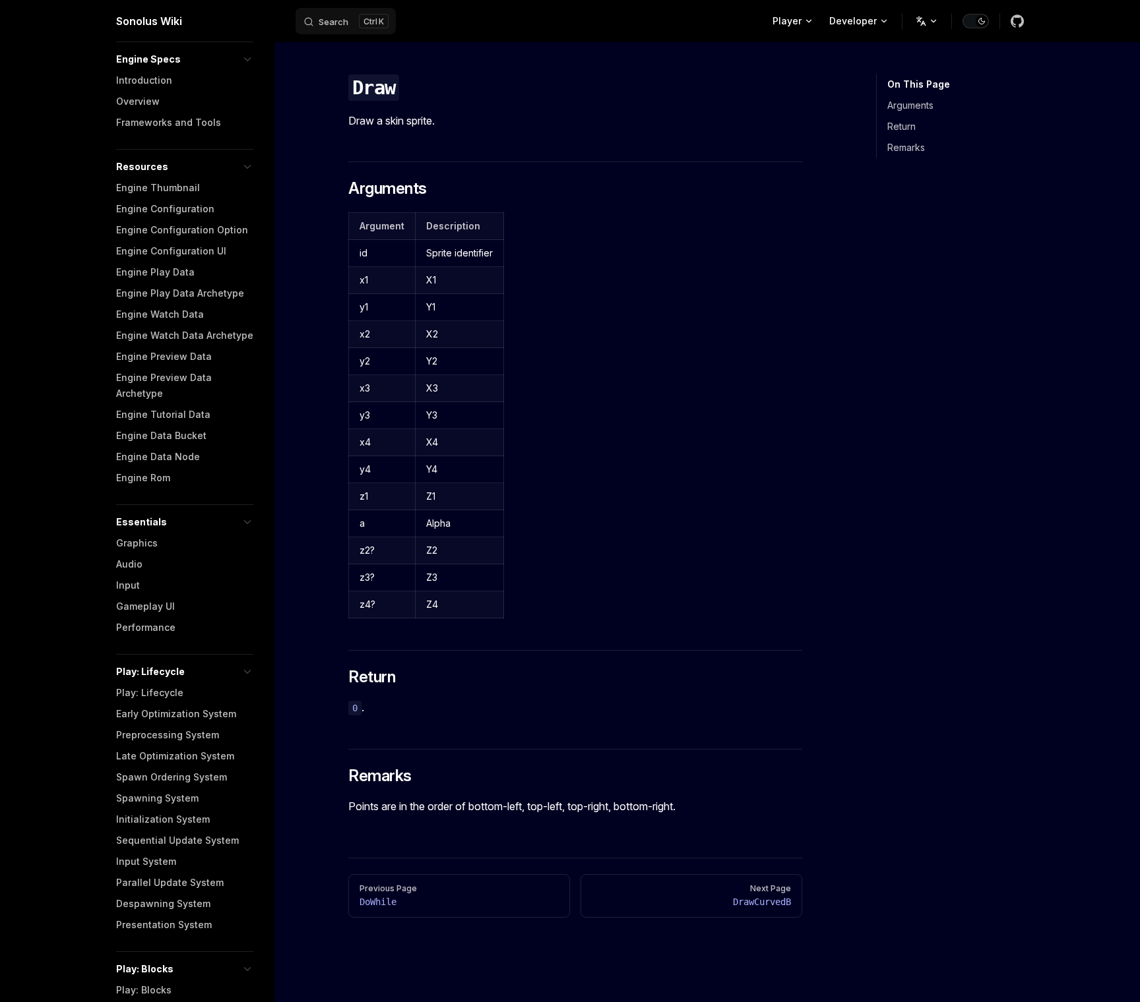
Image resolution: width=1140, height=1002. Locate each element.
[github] (1017, 21)
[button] (184, 59)
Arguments (910, 105)
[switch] (976, 21)
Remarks (906, 147)
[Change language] (927, 21)
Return (901, 126)
